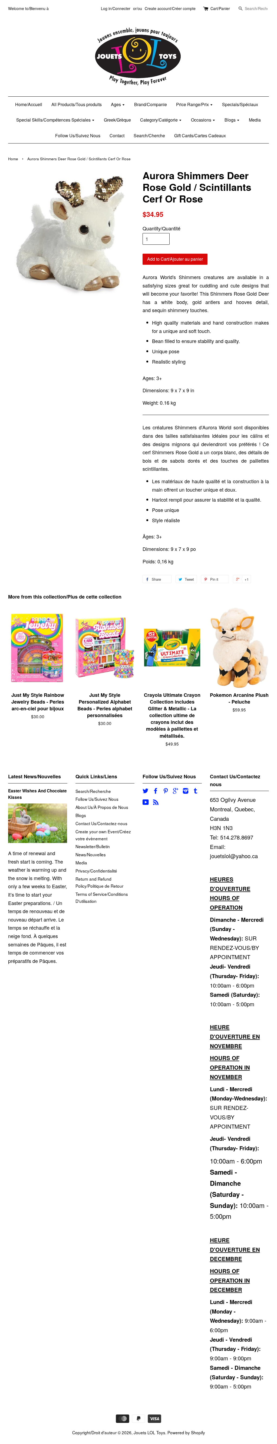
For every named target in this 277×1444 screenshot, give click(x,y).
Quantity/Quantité (161, 228)
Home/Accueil (28, 104)
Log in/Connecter (115, 8)
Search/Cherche (149, 135)
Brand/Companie (150, 104)
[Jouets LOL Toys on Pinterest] (166, 791)
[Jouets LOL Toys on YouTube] (146, 803)
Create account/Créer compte (170, 8)
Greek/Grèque (117, 120)
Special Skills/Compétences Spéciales (54, 120)
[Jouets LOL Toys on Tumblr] (196, 791)
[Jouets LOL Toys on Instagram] (186, 791)
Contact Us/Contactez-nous (101, 823)
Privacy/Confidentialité (96, 871)
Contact (117, 135)
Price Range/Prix (193, 104)
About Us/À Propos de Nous (101, 807)
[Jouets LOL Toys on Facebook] (156, 791)
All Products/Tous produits (76, 104)
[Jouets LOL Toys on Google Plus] (176, 791)
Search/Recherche (93, 791)
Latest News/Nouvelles (34, 776)
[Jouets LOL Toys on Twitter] (146, 791)
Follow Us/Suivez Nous (77, 135)
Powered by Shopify (186, 1432)
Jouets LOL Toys (149, 1432)
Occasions (201, 120)
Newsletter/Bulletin (92, 846)
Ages (116, 104)
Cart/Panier (220, 8)
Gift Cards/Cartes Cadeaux (200, 135)
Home (13, 158)
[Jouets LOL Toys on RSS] (156, 803)
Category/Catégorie (159, 120)
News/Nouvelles (90, 854)
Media (255, 120)
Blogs (231, 120)
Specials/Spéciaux (240, 104)
